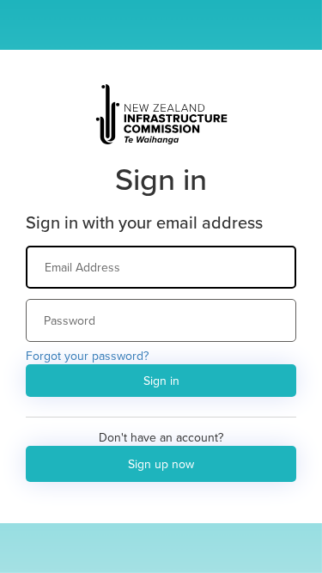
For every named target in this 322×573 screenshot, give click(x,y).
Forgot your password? (87, 355)
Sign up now (161, 463)
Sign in (161, 380)
